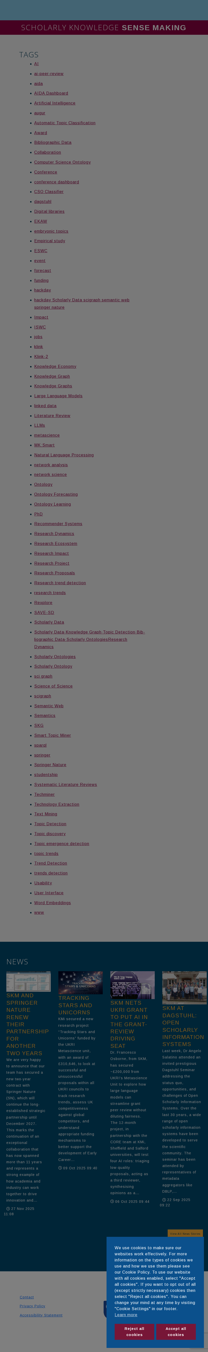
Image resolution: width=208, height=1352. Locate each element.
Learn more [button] (126, 1315)
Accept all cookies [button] (176, 1332)
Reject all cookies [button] (134, 1332)
